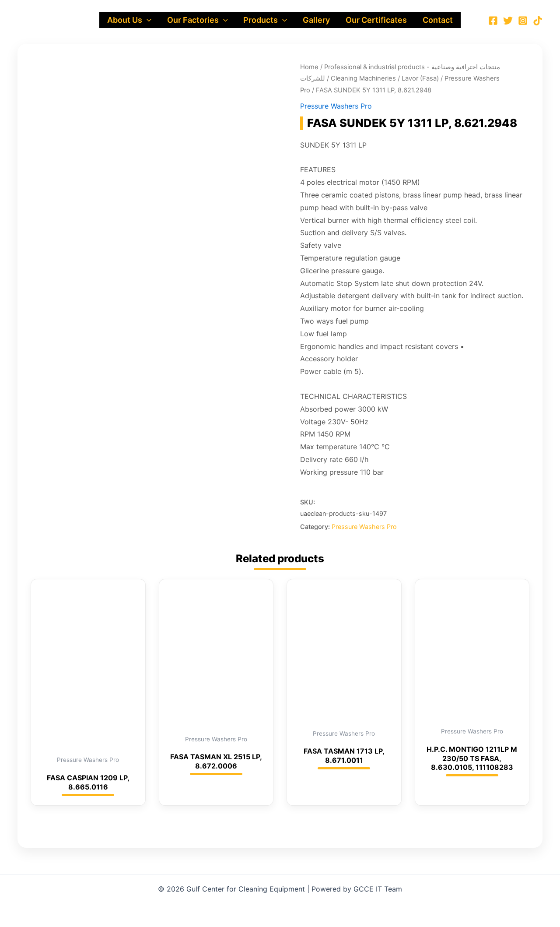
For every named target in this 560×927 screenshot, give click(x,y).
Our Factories (193, 20)
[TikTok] (537, 20)
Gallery (316, 20)
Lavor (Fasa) (420, 78)
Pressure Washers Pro (336, 106)
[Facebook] (493, 20)
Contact (438, 20)
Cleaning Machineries (363, 78)
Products (260, 20)
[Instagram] (523, 20)
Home (309, 67)
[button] (146, 20)
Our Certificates (376, 20)
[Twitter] (508, 20)
